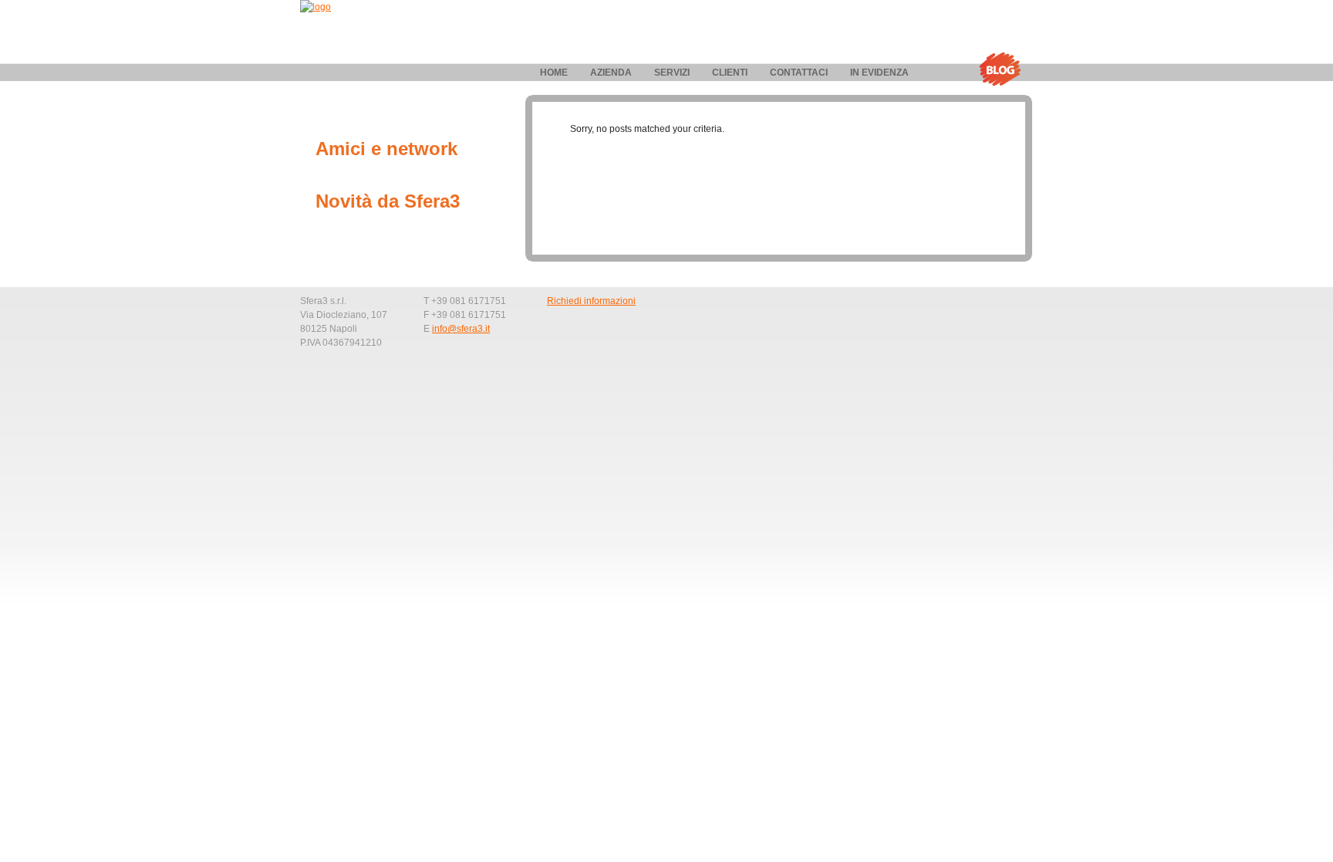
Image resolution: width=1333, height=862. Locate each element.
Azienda (611, 72)
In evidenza (879, 72)
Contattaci (799, 72)
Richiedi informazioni (591, 301)
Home (554, 72)
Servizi (672, 72)
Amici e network (386, 148)
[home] (315, 7)
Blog (1000, 69)
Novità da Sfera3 (388, 201)
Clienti (729, 72)
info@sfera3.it (461, 328)
